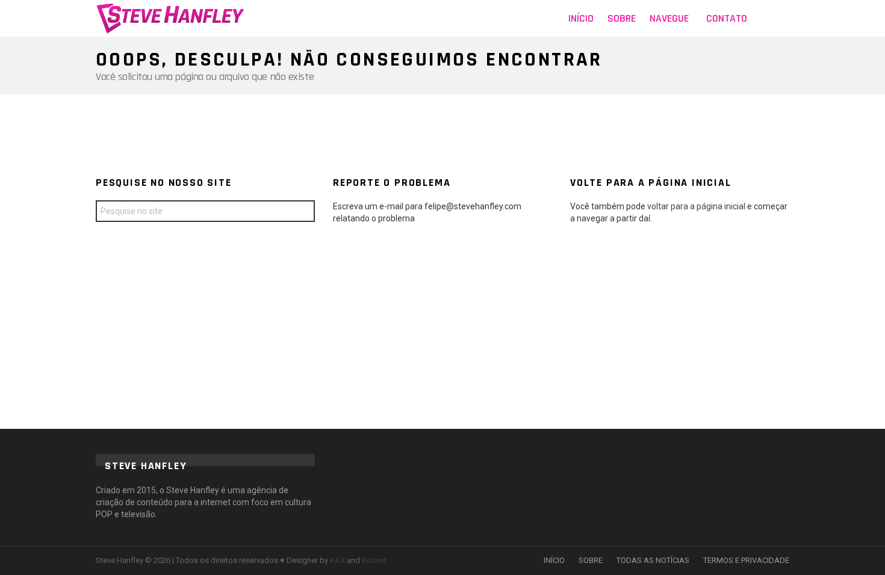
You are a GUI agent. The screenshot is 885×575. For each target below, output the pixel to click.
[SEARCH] (782, 19)
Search (303, 212)
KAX (337, 560)
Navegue (669, 18)
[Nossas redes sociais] (764, 18)
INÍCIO (554, 560)
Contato (726, 18)
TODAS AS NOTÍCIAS (652, 560)
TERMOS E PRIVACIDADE (746, 560)
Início (581, 18)
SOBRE (591, 560)
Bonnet (374, 560)
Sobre (621, 18)
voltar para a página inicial (697, 206)
